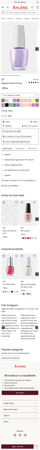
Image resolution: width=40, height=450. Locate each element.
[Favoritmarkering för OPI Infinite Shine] (16, 256)
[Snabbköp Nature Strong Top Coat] (3, 202)
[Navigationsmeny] (2, 7)
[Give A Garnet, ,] (18, 101)
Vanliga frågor (8, 403)
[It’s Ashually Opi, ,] (3, 101)
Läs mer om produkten (9, 185)
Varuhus (8, 126)
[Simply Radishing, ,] (7, 101)
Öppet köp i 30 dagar (13, 131)
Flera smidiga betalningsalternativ (17, 142)
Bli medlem (20, 393)
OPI (2, 79)
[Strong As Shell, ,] (10, 101)
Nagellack (35, 18)
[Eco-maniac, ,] (14, 101)
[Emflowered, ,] (25, 101)
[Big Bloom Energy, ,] (22, 101)
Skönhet (10, 18)
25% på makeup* (20, 2)
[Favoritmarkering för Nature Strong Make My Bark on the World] (34, 256)
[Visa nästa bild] (36, 49)
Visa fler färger (7, 111)
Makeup (19, 18)
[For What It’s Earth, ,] (22, 105)
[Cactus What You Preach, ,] (10, 105)
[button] (3, 327)
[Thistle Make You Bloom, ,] (29, 101)
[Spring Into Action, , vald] (3, 105)
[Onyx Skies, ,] (7, 105)
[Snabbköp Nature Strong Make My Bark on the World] (22, 256)
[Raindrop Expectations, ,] (18, 105)
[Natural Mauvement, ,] (29, 105)
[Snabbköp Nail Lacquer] (22, 202)
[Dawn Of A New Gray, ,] (14, 105)
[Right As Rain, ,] (33, 105)
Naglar (26, 18)
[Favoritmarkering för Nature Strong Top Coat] (16, 202)
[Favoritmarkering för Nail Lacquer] (34, 202)
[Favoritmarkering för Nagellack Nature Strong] (36, 446)
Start (3, 18)
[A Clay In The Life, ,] (25, 105)
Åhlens (6, 422)
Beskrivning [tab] (7, 148)
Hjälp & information (10, 409)
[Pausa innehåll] (37, 2)
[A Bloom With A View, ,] (37, 105)
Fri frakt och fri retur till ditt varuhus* (18, 136)
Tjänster (6, 415)
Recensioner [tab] (32, 148)
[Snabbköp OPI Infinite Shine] (3, 256)
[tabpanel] (20, 169)
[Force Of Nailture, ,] (37, 101)
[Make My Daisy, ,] (33, 101)
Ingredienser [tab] (20, 148)
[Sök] (3, 12)
